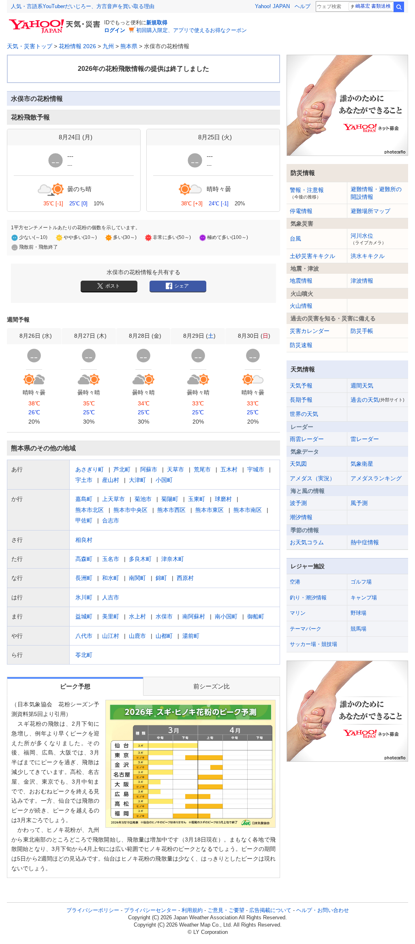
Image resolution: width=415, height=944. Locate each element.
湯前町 (190, 636)
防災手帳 (362, 331)
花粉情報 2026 (77, 46)
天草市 (175, 469)
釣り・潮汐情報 (308, 598)
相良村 (83, 540)
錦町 (161, 578)
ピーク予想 (75, 686)
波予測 (298, 503)
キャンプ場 (364, 598)
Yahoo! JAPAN (272, 6)
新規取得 (156, 22)
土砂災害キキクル (312, 256)
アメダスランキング (376, 478)
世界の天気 (304, 414)
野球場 (358, 613)
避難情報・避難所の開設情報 (376, 193)
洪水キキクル (368, 256)
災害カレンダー (309, 331)
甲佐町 (83, 520)
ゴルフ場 (361, 582)
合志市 (110, 520)
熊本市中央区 (130, 510)
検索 (399, 7)
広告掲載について (270, 910)
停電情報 (301, 211)
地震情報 (301, 280)
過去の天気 (377, 399)
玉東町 (196, 499)
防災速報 (301, 345)
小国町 (164, 480)
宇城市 (255, 469)
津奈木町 (172, 559)
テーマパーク (305, 629)
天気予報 (301, 385)
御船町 (255, 616)
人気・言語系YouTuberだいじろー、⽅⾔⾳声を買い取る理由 (82, 6)
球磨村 (223, 499)
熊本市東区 (209, 510)
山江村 (110, 636)
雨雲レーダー (307, 439)
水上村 (137, 616)
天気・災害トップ (29, 46)
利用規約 (192, 910)
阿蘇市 (148, 469)
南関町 (137, 578)
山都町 (164, 636)
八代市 (83, 636)
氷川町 (83, 597)
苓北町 (83, 655)
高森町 (83, 559)
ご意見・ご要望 (226, 910)
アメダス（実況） (312, 478)
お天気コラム (307, 542)
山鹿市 (137, 636)
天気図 (298, 463)
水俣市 (164, 616)
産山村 (110, 480)
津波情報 (362, 280)
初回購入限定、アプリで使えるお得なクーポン (191, 30)
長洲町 (83, 578)
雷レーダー (365, 439)
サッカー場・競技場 (313, 644)
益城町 (83, 616)
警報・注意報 (307, 193)
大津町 (137, 480)
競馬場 (358, 629)
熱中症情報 (365, 542)
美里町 (110, 616)
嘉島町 (83, 499)
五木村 (228, 469)
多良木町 (140, 559)
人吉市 (110, 597)
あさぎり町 (89, 469)
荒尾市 (202, 469)
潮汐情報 (301, 517)
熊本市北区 (89, 510)
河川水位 (368, 238)
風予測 (359, 503)
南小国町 (226, 616)
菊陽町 (169, 499)
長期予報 (301, 399)
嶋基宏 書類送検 (373, 6)
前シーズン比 (211, 686)
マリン (298, 613)
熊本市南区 (247, 510)
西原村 (185, 578)
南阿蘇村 (193, 616)
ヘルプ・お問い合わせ (322, 910)
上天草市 (113, 499)
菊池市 (143, 499)
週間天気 (362, 385)
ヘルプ (302, 6)
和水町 (110, 578)
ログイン (114, 30)
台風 (295, 238)
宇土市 (83, 480)
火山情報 (301, 306)
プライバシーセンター (150, 910)
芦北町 (121, 469)
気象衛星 (362, 463)
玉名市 (110, 559)
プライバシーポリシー (92, 910)
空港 (295, 582)
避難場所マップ (370, 211)
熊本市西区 (171, 510)
